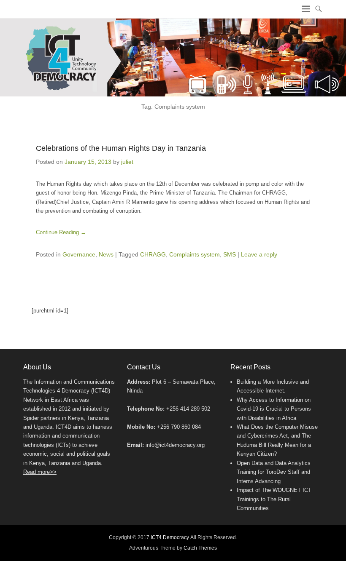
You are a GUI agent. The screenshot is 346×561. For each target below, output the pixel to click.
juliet (127, 161)
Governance (78, 254)
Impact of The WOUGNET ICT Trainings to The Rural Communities (274, 499)
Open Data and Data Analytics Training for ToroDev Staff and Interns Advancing (274, 472)
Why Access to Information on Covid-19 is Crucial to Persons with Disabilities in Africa (274, 409)
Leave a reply (259, 254)
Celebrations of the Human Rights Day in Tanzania (121, 148)
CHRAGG (153, 254)
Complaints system (194, 254)
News (106, 254)
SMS (229, 254)
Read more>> (40, 472)
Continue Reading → (61, 232)
